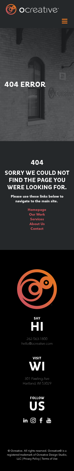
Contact (37, 228)
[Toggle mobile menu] (65, 21)
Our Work (37, 214)
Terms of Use (49, 458)
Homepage (37, 209)
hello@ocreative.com (37, 343)
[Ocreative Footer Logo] (37, 270)
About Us (37, 224)
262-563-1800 (37, 339)
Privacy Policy (31, 458)
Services (37, 219)
